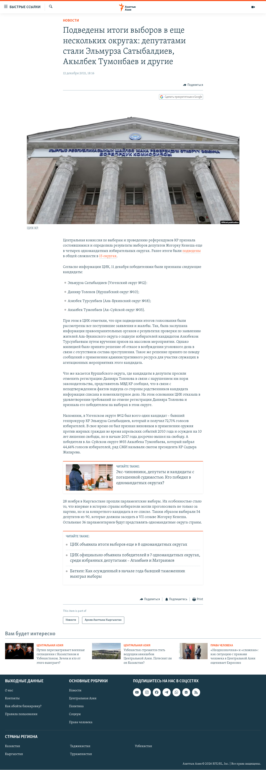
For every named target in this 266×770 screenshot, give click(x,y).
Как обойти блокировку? (23, 706)
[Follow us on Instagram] (147, 692)
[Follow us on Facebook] (157, 692)
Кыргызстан (14, 754)
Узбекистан (143, 746)
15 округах (108, 256)
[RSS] (196, 692)
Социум (75, 714)
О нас (9, 690)
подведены (191, 251)
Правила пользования (21, 714)
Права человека (222, 645)
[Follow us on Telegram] (166, 692)
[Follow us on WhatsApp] (176, 692)
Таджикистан (80, 746)
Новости (71, 21)
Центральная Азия (50, 645)
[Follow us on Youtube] (137, 692)
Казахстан (12, 746)
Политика (76, 706)
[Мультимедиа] (253, 7)
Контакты (12, 698)
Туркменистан (81, 754)
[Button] (193, 85)
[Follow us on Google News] (186, 692)
